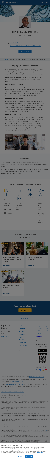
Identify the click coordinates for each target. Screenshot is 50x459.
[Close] (47, 445)
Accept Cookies (29, 456)
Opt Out (20, 456)
